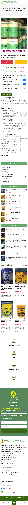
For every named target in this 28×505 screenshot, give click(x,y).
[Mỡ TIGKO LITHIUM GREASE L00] (3, 213)
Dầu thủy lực (5, 172)
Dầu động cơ (5, 169)
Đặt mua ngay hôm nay (21, 61)
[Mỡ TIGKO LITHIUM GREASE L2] (3, 208)
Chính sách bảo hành (7, 477)
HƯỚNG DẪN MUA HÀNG (7, 61)
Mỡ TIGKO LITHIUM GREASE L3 (13, 201)
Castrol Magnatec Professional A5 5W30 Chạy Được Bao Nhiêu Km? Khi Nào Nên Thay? (16, 241)
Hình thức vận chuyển (7, 475)
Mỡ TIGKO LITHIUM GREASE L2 (13, 207)
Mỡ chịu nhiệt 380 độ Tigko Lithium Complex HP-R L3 (6, 288)
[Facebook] (1, 488)
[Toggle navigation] (26, 2)
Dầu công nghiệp (6, 167)
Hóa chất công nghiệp (7, 176)
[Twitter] (4, 488)
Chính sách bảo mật (6, 479)
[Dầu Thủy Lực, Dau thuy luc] (9, 2)
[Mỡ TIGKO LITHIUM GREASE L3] (3, 202)
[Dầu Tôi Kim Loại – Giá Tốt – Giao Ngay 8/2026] (3, 230)
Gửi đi (14, 431)
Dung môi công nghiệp (7, 174)
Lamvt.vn (18, 499)
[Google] (9, 488)
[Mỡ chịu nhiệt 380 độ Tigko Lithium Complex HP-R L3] (3, 191)
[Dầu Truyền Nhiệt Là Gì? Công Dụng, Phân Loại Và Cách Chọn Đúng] (3, 247)
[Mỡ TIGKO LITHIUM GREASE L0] (3, 219)
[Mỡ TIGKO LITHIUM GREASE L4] (3, 196)
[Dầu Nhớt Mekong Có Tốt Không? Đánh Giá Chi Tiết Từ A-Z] (3, 258)
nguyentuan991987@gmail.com (9, 461)
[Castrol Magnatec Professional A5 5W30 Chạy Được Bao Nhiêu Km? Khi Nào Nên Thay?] (3, 241)
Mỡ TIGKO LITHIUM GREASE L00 (13, 212)
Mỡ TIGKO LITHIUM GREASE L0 (13, 218)
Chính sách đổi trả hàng (7, 481)
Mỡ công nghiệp (6, 179)
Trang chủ (11, 12)
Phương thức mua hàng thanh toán (10, 472)
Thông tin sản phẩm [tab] (6, 94)
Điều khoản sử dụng (6, 471)
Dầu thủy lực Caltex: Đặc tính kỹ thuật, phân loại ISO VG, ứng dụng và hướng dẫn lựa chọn (16, 252)
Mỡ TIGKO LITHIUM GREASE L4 (13, 195)
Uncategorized (5, 181)
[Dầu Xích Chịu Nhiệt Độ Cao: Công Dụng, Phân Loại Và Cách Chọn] (3, 235)
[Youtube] (6, 488)
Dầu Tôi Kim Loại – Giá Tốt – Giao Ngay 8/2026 (16, 229)
